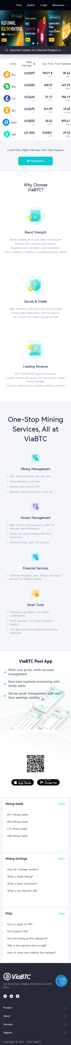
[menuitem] (19, 5)
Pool (19, 5)
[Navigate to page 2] (38, 43)
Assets (31, 5)
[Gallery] (35, 28)
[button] (35, 1008)
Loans (43, 5)
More (61, 804)
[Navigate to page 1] (33, 43)
